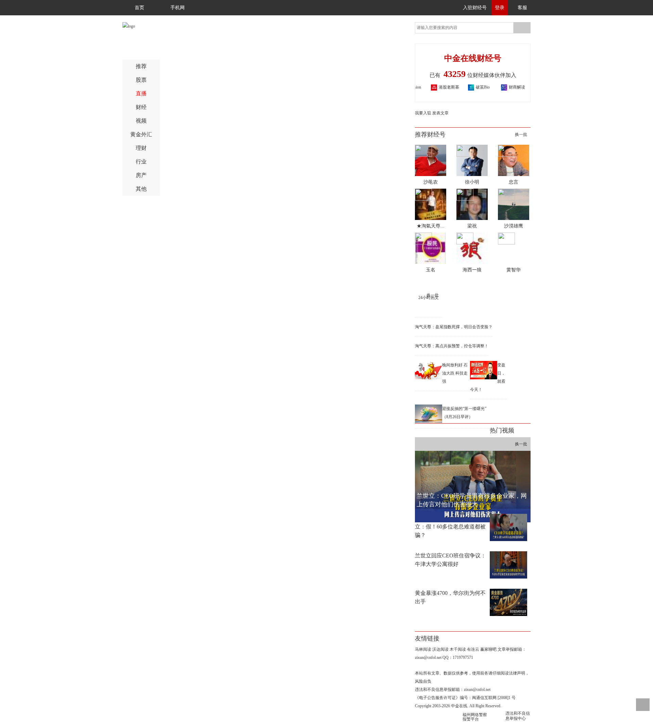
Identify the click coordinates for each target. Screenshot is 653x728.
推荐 (141, 66)
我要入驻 (423, 113)
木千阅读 (458, 649)
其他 (141, 189)
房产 (141, 175)
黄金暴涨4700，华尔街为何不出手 (450, 597)
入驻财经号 (475, 7)
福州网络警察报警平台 (475, 717)
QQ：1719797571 (457, 657)
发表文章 (440, 113)
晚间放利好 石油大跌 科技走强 (455, 373)
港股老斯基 (436, 87)
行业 (141, 161)
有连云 (473, 649)
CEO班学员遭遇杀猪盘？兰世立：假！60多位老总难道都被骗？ (450, 526)
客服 (522, 7)
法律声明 (517, 673)
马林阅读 (423, 649)
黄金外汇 (141, 134)
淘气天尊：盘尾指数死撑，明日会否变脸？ (453, 327)
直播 (141, 93)
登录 (499, 7)
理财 (141, 148)
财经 (141, 107)
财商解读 (505, 87)
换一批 (521, 134)
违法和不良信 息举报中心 (517, 716)
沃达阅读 (440, 649)
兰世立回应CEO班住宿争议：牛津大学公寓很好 (450, 560)
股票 (141, 80)
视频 (141, 121)
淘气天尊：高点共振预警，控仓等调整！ (451, 346)
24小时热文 (428, 297)
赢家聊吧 (488, 649)
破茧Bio (471, 87)
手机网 (177, 7)
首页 (139, 7)
